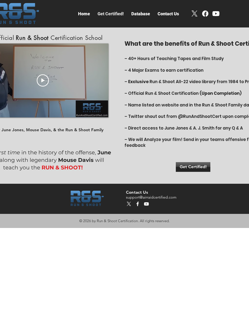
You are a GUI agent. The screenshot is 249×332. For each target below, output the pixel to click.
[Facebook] (205, 13)
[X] (194, 13)
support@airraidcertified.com (151, 197)
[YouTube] (146, 204)
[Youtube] (216, 13)
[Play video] (43, 80)
